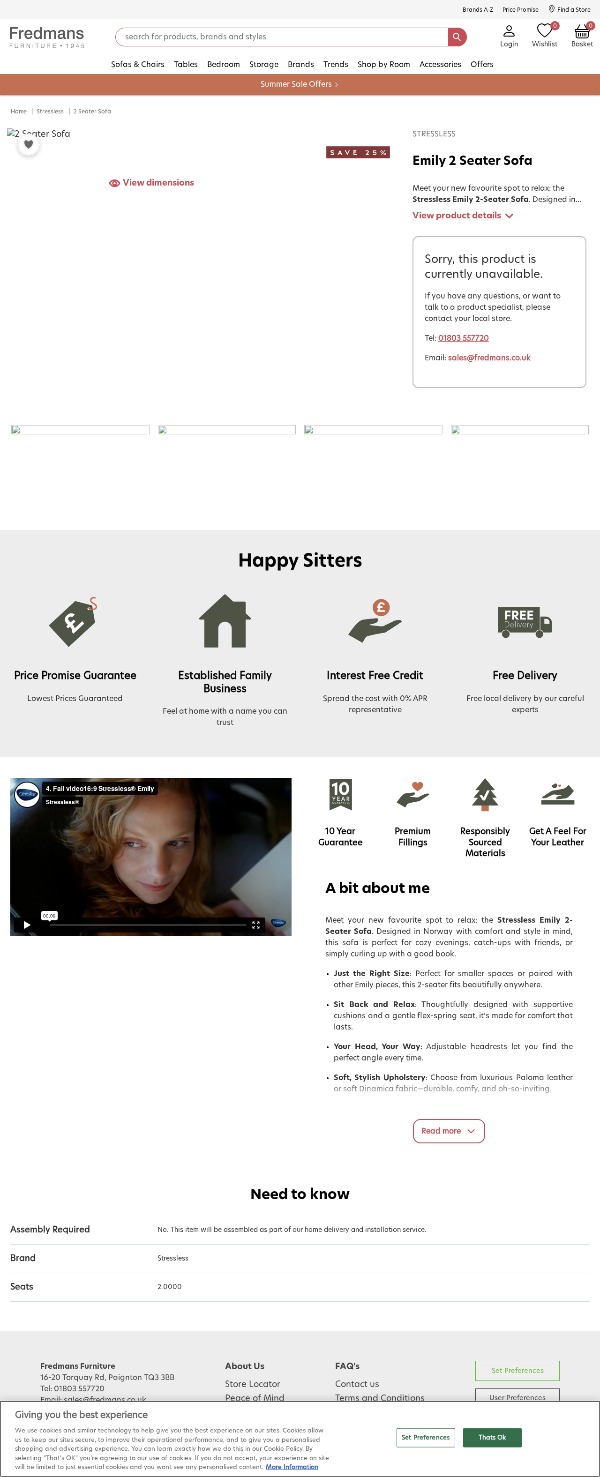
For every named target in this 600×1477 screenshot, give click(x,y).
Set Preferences (518, 1370)
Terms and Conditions (380, 1399)
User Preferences (517, 1398)
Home (19, 111)
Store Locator (252, 1384)
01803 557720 (463, 338)
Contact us (357, 1384)
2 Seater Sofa (92, 111)
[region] (300, 1439)
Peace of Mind (255, 1399)
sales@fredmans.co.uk (489, 358)
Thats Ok (492, 1437)
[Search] (457, 37)
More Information (292, 1467)
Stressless (50, 111)
